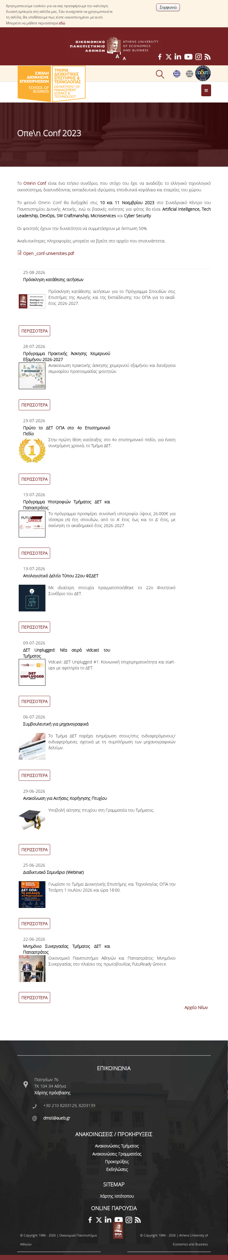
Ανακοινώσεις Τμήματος (117, 1146)
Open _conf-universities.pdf (48, 253)
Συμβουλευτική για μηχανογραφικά (55, 724)
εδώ (62, 23)
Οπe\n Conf (34, 183)
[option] (114, 306)
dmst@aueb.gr (56, 1118)
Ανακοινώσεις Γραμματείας (117, 1154)
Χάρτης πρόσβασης (52, 1092)
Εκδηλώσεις (117, 1169)
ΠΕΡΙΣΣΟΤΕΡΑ (34, 331)
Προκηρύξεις (117, 1161)
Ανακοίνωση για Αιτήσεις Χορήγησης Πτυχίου (65, 798)
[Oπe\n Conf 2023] (189, 76)
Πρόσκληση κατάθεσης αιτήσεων (53, 279)
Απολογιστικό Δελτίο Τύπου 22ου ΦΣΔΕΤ (60, 575)
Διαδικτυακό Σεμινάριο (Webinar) (53, 872)
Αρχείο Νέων (196, 1007)
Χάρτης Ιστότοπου (117, 1196)
